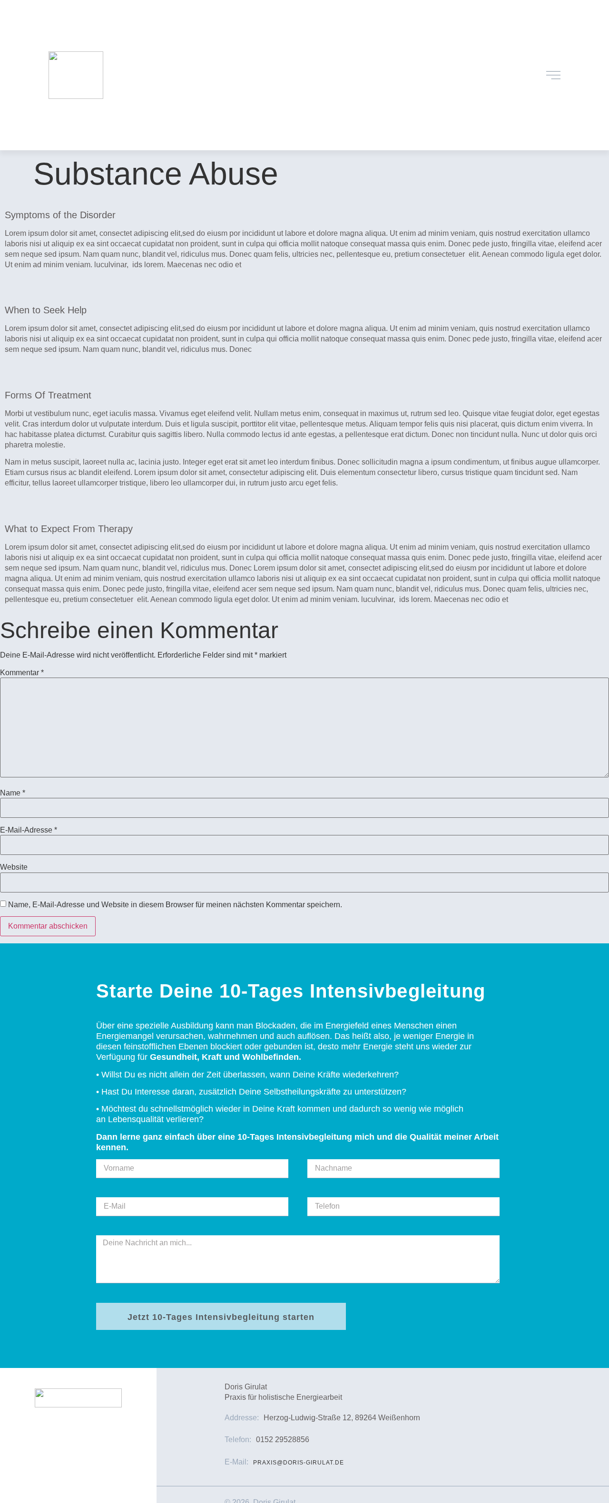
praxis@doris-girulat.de (298, 1462)
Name (12, 793)
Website (14, 867)
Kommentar (22, 673)
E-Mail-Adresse (28, 830)
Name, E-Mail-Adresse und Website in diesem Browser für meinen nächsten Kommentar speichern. (175, 905)
